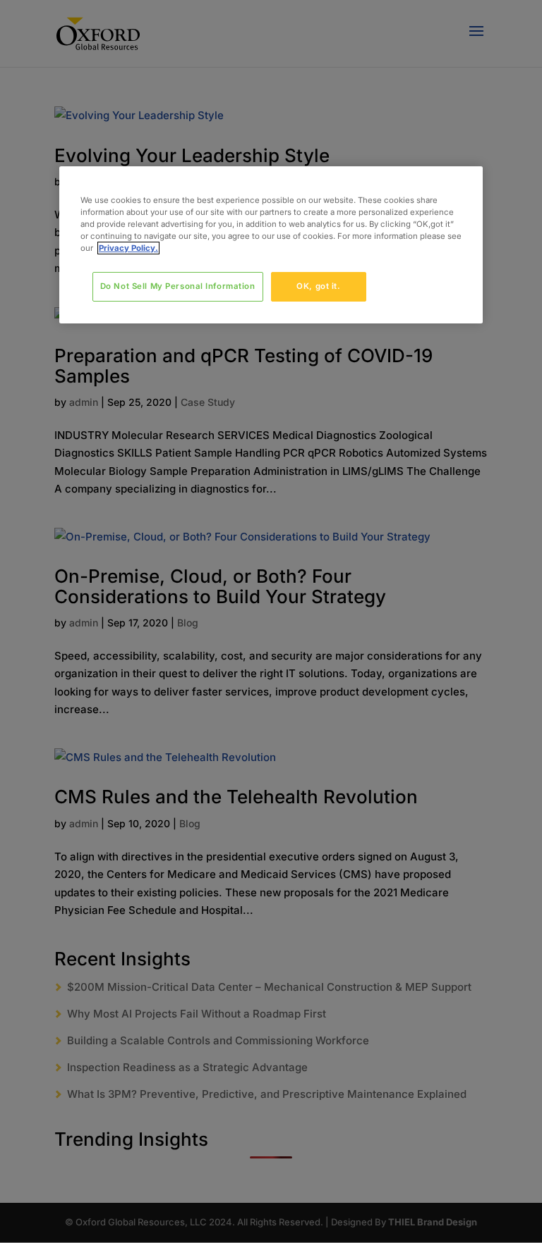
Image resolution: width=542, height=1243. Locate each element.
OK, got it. (318, 286)
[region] (271, 244)
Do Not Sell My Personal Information (177, 286)
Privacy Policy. (128, 248)
